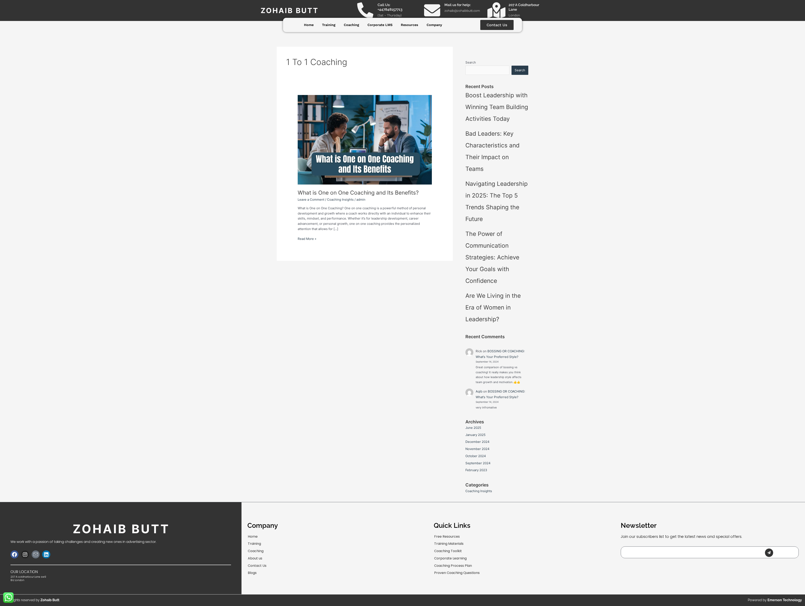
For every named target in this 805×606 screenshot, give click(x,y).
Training (328, 25)
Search (470, 62)
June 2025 (473, 428)
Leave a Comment (311, 200)
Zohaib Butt (49, 600)
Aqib (479, 391)
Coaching (351, 25)
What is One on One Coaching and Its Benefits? (358, 192)
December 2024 (477, 442)
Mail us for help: (457, 5)
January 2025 (475, 435)
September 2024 (478, 463)
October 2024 (475, 456)
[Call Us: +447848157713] (365, 11)
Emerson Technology (784, 600)
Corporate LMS (379, 25)
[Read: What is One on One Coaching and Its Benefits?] (365, 139)
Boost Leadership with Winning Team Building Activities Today (496, 107)
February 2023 (476, 470)
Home (309, 25)
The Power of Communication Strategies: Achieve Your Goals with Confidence (492, 257)
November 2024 (477, 449)
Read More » (307, 238)
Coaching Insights (340, 200)
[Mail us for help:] (432, 11)
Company (434, 25)
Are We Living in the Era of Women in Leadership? (493, 307)
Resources (409, 25)
